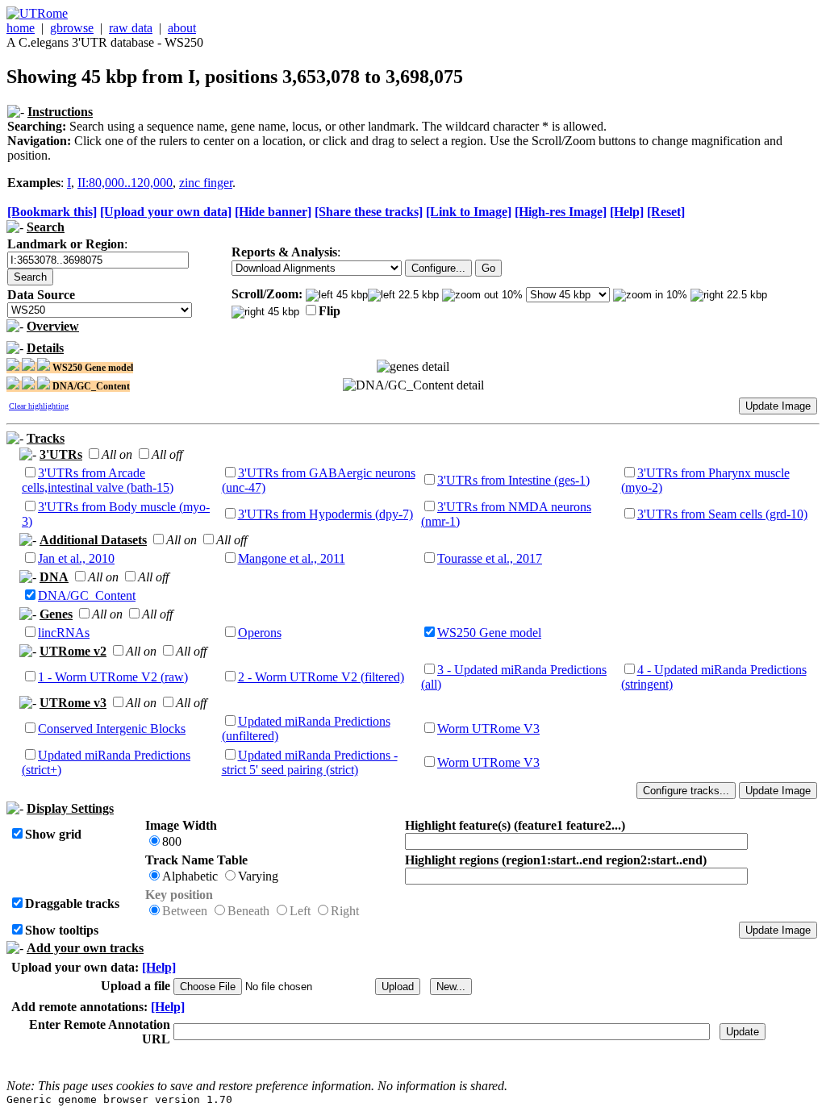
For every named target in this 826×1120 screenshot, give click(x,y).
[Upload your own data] (166, 212)
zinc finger (205, 182)
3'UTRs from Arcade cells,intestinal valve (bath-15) (97, 480)
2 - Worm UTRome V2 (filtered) (321, 677)
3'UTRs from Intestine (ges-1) (513, 480)
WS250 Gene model (489, 632)
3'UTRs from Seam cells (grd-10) (722, 514)
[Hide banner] (273, 212)
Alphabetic (190, 876)
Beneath (248, 911)
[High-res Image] (561, 212)
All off (167, 454)
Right (345, 911)
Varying (258, 876)
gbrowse (72, 28)
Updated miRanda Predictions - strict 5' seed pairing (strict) (310, 762)
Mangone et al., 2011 (291, 558)
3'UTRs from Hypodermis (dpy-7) (325, 514)
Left (300, 911)
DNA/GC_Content (87, 595)
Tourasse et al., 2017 (489, 558)
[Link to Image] (468, 212)
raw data (130, 28)
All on (117, 454)
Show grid (53, 834)
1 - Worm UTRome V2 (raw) (113, 677)
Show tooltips (61, 930)
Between (184, 911)
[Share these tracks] (369, 212)
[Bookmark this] (52, 212)
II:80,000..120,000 (125, 182)
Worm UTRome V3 (488, 728)
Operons (260, 632)
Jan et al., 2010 (76, 558)
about (182, 28)
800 (171, 841)
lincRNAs (64, 632)
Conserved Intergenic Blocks (112, 728)
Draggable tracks (72, 903)
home (20, 28)
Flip (329, 311)
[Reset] (666, 212)
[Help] (627, 212)
